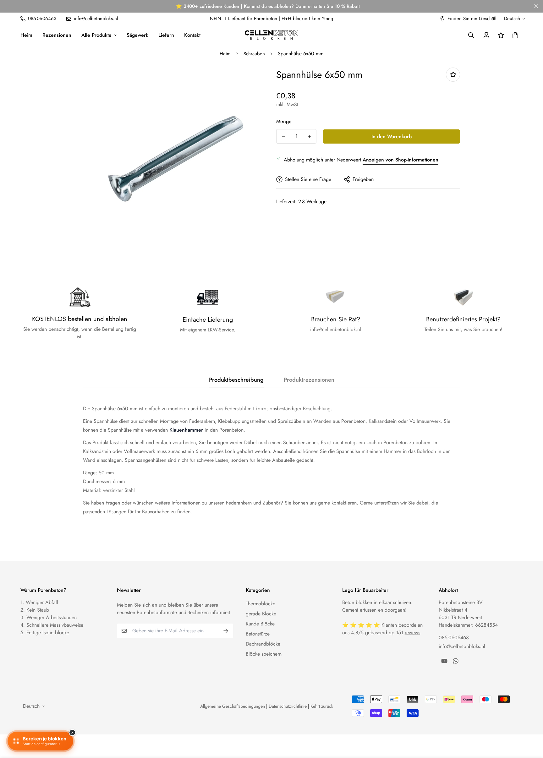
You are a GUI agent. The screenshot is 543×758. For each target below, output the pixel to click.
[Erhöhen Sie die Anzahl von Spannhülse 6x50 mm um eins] (309, 136)
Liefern (166, 35)
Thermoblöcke (260, 603)
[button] (514, 35)
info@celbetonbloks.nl (462, 646)
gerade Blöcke (261, 613)
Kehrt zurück (321, 706)
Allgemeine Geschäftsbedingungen (232, 706)
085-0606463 (454, 637)
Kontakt (192, 35)
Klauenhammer (186, 430)
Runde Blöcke (260, 623)
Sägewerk (137, 35)
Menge (284, 121)
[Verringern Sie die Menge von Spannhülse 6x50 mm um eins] (283, 136)
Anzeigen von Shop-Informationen (400, 159)
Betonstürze (258, 633)
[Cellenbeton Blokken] (271, 35)
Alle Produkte (96, 35)
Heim (26, 35)
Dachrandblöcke (263, 643)
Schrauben (254, 53)
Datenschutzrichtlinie (288, 706)
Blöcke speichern (264, 653)
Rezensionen (56, 35)
